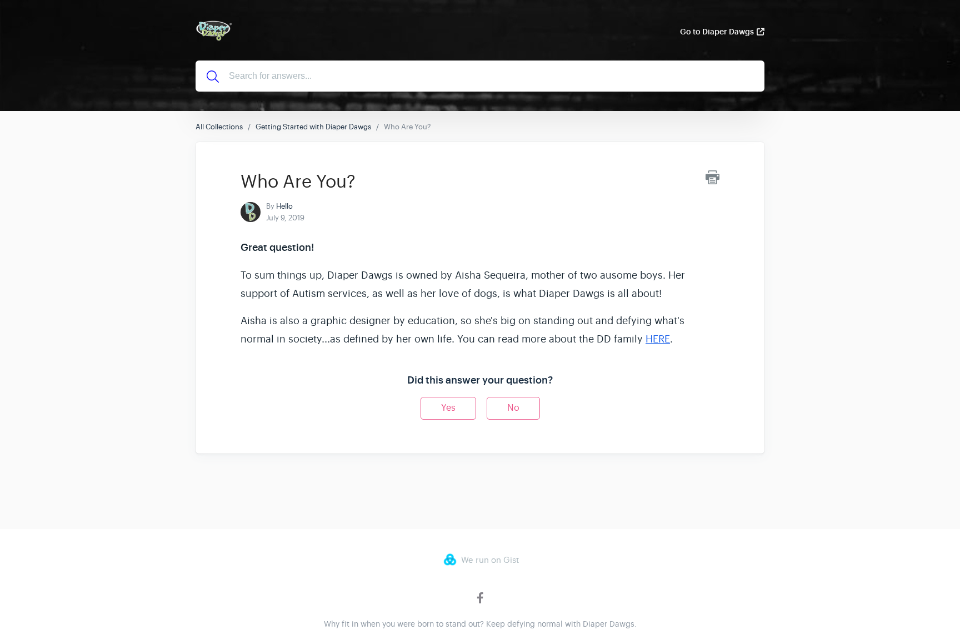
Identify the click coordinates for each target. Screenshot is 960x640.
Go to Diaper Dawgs (717, 32)
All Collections (219, 127)
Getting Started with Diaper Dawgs (313, 127)
